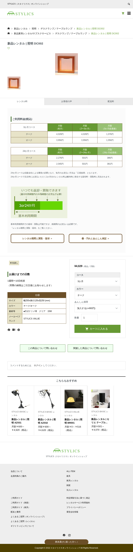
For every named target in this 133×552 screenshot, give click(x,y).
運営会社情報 (72, 512)
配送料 (111, 101)
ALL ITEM (70, 471)
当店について (16, 471)
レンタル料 (22, 101)
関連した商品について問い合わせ (90, 348)
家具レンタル (72, 480)
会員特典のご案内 (18, 476)
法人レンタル (72, 490)
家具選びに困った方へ (65, 542)
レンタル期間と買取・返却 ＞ (37, 238)
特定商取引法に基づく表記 (78, 498)
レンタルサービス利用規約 (78, 503)
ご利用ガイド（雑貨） (20, 503)
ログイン (38, 365)
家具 (68, 476)
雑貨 (68, 485)
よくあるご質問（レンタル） (23, 521)
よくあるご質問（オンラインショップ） (28, 516)
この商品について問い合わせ (42, 348)
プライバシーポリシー (76, 507)
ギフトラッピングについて (22, 526)
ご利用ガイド (16, 498)
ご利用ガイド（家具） (20, 507)
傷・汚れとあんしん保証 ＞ (95, 238)
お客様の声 (66, 101)
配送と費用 (15, 512)
